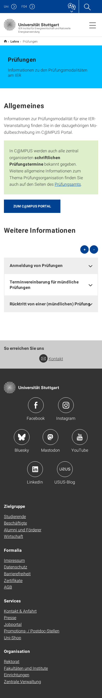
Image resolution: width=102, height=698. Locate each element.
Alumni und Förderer (22, 529)
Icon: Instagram (66, 405)
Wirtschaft (13, 536)
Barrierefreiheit (17, 573)
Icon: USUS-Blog (65, 469)
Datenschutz (15, 566)
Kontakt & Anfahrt (20, 611)
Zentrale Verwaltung (22, 681)
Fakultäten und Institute (26, 668)
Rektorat (11, 661)
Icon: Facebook (36, 405)
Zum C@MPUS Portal (32, 206)
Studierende (15, 516)
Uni (6, 6)
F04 (24, 6)
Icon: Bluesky (22, 437)
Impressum (14, 560)
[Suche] (87, 6)
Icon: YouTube (80, 437)
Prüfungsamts (68, 184)
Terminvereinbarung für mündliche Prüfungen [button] (44, 284)
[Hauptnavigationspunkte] (92, 25)
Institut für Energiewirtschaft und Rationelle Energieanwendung (5, 41)
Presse (10, 617)
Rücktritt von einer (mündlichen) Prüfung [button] (50, 303)
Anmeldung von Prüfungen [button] (36, 265)
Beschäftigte (15, 523)
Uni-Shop (12, 637)
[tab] (51, 266)
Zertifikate (13, 580)
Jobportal (13, 624)
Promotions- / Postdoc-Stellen (31, 630)
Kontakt (56, 358)
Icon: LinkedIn (35, 469)
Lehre (14, 41)
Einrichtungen (16, 674)
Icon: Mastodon (50, 437)
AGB (8, 587)
